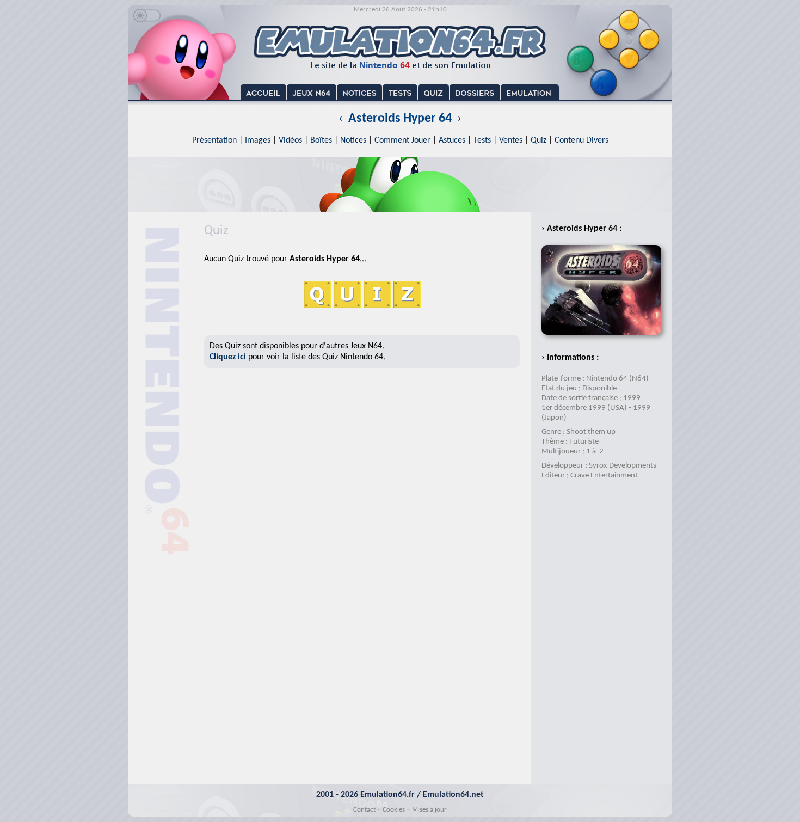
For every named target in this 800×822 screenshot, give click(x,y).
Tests (482, 140)
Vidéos (290, 140)
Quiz (538, 140)
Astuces (452, 140)
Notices (353, 140)
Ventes (510, 140)
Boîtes (321, 140)
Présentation (214, 140)
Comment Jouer (402, 140)
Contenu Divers (581, 140)
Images (257, 140)
